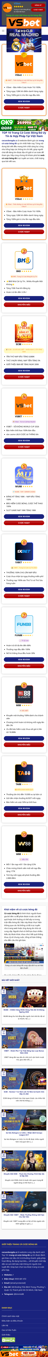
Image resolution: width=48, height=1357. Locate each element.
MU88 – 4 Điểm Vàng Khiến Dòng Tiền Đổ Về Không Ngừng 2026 (24, 1011)
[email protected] (18, 1283)
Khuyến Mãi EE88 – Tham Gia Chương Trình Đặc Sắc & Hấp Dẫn (24, 1175)
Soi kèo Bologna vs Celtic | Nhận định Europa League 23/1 (24, 1134)
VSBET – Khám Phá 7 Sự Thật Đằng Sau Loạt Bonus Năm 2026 (24, 1052)
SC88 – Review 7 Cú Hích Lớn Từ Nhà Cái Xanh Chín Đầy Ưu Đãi (24, 1093)
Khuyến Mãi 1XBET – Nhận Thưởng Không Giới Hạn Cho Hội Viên (24, 1216)
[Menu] (3, 31)
